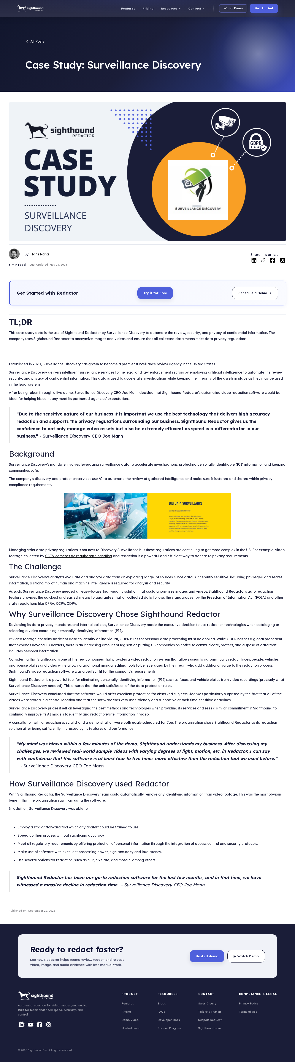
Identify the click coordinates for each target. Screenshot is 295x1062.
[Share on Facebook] (272, 261)
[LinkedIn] (21, 1024)
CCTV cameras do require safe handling (78, 556)
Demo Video (130, 1020)
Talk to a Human (209, 1011)
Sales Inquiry (207, 1003)
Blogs (162, 1003)
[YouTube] (30, 1024)
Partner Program (169, 1028)
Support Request (210, 1020)
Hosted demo (131, 1028)
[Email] (263, 261)
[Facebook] (39, 1024)
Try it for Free (155, 293)
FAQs (161, 1011)
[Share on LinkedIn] (254, 261)
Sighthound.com (209, 1028)
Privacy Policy (248, 1003)
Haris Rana (39, 254)
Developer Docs (169, 1020)
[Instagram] (48, 1024)
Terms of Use (248, 1011)
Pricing (126, 1011)
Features (128, 1003)
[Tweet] (282, 261)
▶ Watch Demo (246, 956)
